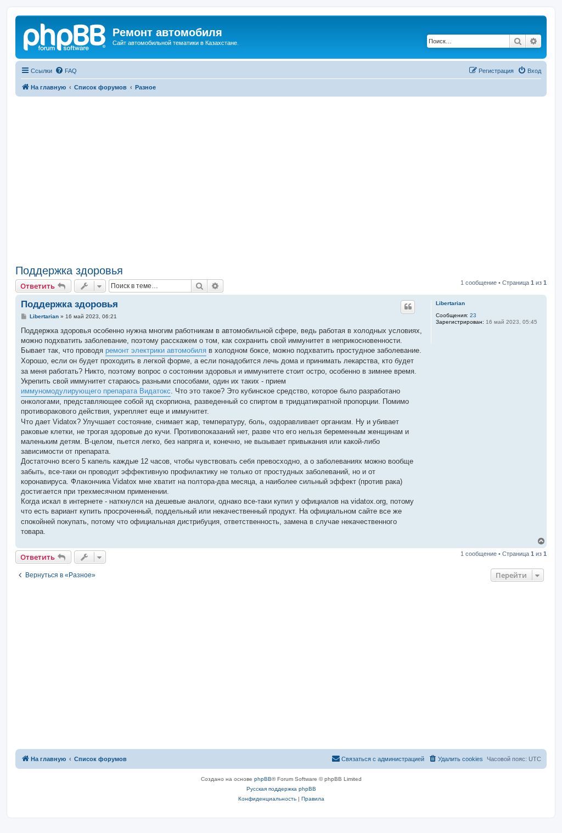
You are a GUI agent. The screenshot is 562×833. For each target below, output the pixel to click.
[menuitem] (66, 70)
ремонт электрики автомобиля (155, 350)
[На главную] (65, 35)
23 (473, 315)
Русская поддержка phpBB (281, 789)
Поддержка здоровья (69, 270)
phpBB (263, 779)
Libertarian (450, 303)
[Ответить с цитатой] (408, 306)
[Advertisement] (281, 179)
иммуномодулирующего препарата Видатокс (96, 391)
